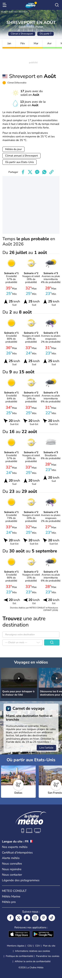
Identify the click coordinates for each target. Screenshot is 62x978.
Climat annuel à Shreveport (21, 155)
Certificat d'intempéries (17, 853)
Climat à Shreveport (22, 33)
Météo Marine (11, 896)
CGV (37, 945)
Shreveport (23, 12)
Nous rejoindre (11, 869)
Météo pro (9, 902)
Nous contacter (12, 875)
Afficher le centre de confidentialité (32, 961)
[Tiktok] (51, 917)
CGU (29, 945)
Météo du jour (13, 149)
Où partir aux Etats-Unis (19, 162)
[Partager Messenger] (37, 172)
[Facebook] (10, 917)
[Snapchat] (27, 917)
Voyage (3, 12)
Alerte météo (11, 858)
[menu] (5, 5)
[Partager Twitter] (30, 172)
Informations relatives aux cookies (32, 951)
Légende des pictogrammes (21, 880)
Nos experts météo (14, 847)
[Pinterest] (43, 917)
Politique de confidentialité (19, 956)
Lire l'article (46, 748)
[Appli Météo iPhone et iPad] (19, 934)
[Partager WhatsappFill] (44, 172)
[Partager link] (51, 172)
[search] (57, 5)
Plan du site (49, 945)
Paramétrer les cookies (47, 956)
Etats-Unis (13, 12)
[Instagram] (35, 917)
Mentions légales (15, 945)
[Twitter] (18, 917)
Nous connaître (12, 864)
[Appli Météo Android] (43, 934)
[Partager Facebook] (23, 172)
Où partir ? (45, 33)
